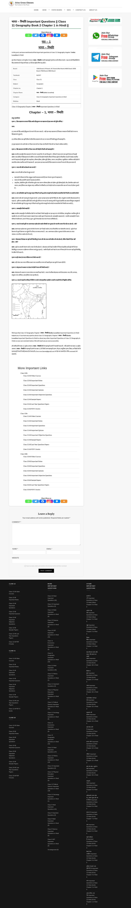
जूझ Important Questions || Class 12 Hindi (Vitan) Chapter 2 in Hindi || (91, 629)
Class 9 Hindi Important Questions (52, 807)
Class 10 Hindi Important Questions (52, 598)
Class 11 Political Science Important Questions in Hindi (53, 704)
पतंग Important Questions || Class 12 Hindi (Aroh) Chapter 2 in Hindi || (91, 885)
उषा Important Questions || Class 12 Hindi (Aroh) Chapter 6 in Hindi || (91, 829)
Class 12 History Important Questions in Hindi (53, 758)
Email (49, 549)
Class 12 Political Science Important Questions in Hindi (53, 786)
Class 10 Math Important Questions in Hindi (53, 612)
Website (15, 558)
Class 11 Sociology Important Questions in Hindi (53, 715)
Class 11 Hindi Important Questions (52, 668)
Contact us (80, 10)
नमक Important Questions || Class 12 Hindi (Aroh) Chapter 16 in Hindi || (92, 690)
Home (36, 10)
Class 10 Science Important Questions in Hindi (53, 622)
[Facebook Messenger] (57, 35)
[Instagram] (49, 35)
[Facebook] (42, 35)
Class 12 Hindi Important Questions (52, 750)
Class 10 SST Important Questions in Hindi (53, 633)
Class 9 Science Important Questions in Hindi (53, 831)
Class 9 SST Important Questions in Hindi (53, 841)
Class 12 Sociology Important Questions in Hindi (53, 797)
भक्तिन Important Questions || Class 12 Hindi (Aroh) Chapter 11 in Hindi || (92, 758)
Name (15, 549)
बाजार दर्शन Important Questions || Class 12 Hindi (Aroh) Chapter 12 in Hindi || (92, 746)
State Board (56, 10)
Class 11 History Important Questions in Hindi (53, 676)
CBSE (44, 10)
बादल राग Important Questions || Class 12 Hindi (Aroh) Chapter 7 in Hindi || (91, 816)
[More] (64, 35)
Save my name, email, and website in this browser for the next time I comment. (46, 566)
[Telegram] (35, 35)
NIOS (69, 10)
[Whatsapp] (28, 35)
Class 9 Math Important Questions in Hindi (53, 821)
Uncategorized (52, 849)
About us (93, 10)
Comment (16, 522)
